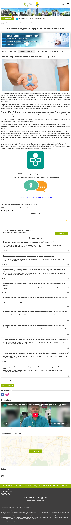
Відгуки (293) (12, 51)
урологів (22, 143)
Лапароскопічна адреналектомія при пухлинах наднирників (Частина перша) (28, 256)
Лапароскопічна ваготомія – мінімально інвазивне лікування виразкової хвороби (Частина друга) (36, 311)
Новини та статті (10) (27, 51)
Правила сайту (18, 521)
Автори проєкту (40, 500)
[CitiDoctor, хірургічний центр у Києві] (35, 160)
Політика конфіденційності (7, 521)
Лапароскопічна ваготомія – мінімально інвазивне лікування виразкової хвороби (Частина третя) (36, 297)
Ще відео (13, 428)
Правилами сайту (29, 230)
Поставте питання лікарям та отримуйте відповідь (35, 197)
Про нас (29, 500)
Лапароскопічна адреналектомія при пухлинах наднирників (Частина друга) (28, 242)
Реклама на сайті (5, 489)
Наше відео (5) (42, 51)
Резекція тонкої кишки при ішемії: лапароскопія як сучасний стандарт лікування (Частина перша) (36, 353)
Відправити (62, 233)
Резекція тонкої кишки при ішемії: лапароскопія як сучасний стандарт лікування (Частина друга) (35, 339)
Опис (4, 51)
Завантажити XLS (3, 477)
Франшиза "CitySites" (6, 493)
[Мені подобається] (68, 250)
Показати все (13, 380)
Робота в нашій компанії (7, 491)
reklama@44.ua (27, 507)
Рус (63, 4)
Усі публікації (53, 51)
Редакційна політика (38, 521)
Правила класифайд (27, 521)
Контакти (33, 500)
